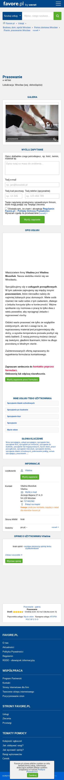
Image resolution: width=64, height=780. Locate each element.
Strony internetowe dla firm (16, 687)
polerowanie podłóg (40, 451)
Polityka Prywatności (13, 651)
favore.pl (24, 4)
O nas (6, 643)
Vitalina (28, 470)
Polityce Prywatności (35, 770)
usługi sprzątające (28, 442)
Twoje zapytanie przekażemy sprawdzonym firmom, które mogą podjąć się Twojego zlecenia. (30, 203)
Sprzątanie (12, 423)
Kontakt (6, 683)
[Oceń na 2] (16, 612)
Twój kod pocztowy (14, 191)
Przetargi (7, 723)
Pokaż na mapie (32, 504)
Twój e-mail (10, 180)
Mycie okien (12, 430)
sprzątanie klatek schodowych (18, 451)
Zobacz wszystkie (12, 555)
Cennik (6, 758)
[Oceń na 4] (20, 612)
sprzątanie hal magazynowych (26, 447)
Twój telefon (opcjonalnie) (37, 191)
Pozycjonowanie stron (13, 696)
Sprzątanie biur (14, 416)
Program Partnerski (12, 678)
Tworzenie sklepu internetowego (18, 691)
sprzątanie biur (43, 442)
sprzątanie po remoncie (29, 444)
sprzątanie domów (42, 449)
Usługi (6, 714)
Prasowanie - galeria (32, 607)
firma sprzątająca (13, 442)
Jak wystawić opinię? (13, 750)
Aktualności (8, 647)
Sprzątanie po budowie (17, 410)
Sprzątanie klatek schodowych (21, 403)
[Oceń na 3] (18, 612)
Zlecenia (7, 718)
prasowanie (21, 453)
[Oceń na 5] (22, 612)
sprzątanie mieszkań (25, 449)
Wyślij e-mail (31, 492)
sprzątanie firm (12, 444)
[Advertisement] (32, 54)
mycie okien (45, 447)
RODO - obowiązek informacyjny (19, 660)
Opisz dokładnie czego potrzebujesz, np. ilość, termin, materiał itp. (32, 157)
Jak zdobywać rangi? (13, 745)
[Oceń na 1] (14, 612)
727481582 (29, 501)
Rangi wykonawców (12, 754)
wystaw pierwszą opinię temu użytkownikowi (37, 547)
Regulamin (8, 656)
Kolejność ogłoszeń (12, 741)
